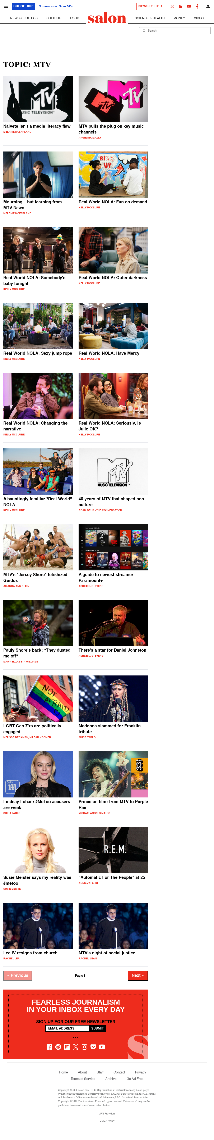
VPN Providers (107, 1114)
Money (179, 18)
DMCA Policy (107, 1121)
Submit (97, 1028)
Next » (138, 976)
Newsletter (150, 6)
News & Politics (24, 18)
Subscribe (23, 6)
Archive (111, 1079)
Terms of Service (83, 1079)
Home (63, 1072)
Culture (53, 18)
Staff (100, 1072)
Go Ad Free (135, 1079)
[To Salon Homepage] (107, 17)
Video (199, 18)
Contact (119, 1072)
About (82, 1072)
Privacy (140, 1072)
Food (74, 18)
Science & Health (150, 18)
